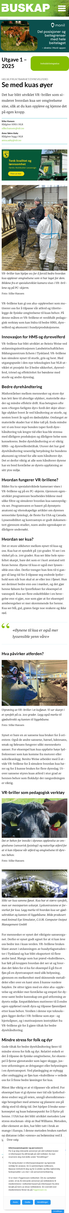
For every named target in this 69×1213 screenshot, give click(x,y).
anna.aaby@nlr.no (11, 140)
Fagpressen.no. (40, 1190)
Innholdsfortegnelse (49, 63)
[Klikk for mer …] (34, 51)
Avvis (15, 1202)
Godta (27, 1202)
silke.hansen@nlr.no (13, 128)
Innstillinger (57, 1211)
